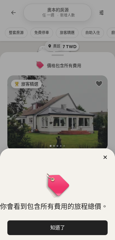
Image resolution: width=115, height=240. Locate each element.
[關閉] (105, 157)
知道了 (57, 227)
